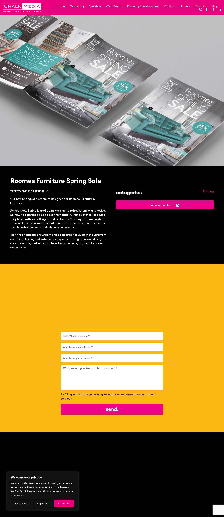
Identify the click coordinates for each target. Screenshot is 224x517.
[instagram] (200, 9)
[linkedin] (219, 9)
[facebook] (206, 9)
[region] (43, 491)
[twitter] (213, 9)
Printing (208, 191)
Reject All (42, 503)
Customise (21, 503)
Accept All (64, 503)
